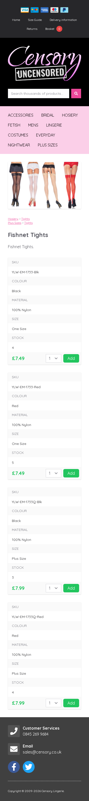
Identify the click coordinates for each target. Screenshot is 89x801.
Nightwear (19, 144)
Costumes (18, 135)
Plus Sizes (48, 144)
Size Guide (35, 20)
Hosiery (70, 115)
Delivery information (63, 20)
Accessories (20, 115)
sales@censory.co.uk (42, 752)
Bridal (47, 115)
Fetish (14, 125)
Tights (25, 219)
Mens (33, 125)
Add (71, 358)
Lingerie (54, 125)
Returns (32, 29)
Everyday (45, 135)
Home (16, 20)
